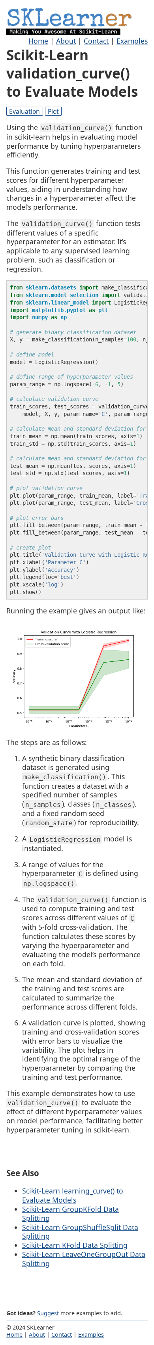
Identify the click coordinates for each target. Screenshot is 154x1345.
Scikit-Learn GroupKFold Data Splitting (70, 1213)
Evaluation (24, 111)
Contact (96, 41)
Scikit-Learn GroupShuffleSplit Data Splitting (80, 1231)
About (66, 41)
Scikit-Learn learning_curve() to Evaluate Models (72, 1195)
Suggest (48, 1313)
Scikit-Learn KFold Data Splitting (75, 1245)
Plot (53, 111)
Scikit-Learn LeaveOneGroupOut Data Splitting (83, 1258)
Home (38, 41)
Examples (132, 41)
